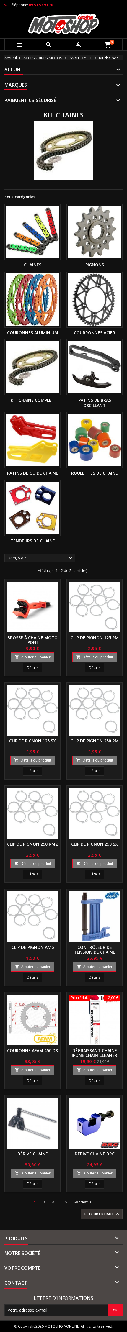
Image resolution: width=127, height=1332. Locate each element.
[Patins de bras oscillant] (94, 367)
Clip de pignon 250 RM (95, 741)
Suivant (83, 1202)
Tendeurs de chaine (32, 541)
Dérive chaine (32, 1154)
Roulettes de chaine (94, 473)
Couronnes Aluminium (32, 332)
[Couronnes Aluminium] (32, 300)
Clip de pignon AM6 (33, 947)
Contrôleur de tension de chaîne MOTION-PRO (94, 951)
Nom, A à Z (41, 558)
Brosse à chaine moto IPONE (32, 640)
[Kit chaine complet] (32, 367)
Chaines (32, 265)
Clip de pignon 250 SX (94, 844)
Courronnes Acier (94, 332)
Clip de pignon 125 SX (32, 741)
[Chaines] (32, 232)
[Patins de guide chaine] (32, 440)
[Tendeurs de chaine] (32, 508)
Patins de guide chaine (32, 473)
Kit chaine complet (32, 400)
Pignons (94, 265)
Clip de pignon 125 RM (95, 637)
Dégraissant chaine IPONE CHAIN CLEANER (94, 1053)
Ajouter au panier (33, 657)
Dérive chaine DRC (95, 1154)
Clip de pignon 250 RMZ (32, 844)
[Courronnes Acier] (94, 300)
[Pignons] (94, 232)
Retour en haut (102, 1214)
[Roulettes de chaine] (94, 440)
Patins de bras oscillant (94, 402)
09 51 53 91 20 (41, 4)
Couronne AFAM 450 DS (32, 1050)
